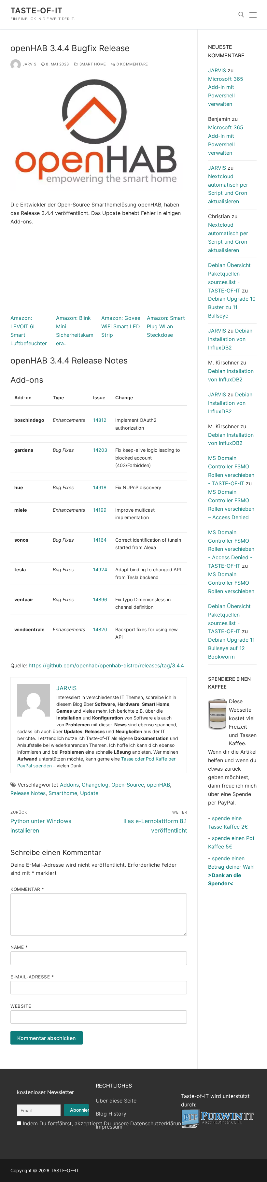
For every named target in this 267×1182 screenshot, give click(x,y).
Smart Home (92, 64)
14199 (99, 510)
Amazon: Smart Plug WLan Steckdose (166, 326)
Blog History (111, 1113)
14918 (99, 487)
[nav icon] (253, 14)
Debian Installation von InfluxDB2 (230, 339)
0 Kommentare (131, 64)
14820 (100, 629)
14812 (99, 420)
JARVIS (29, 64)
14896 (100, 599)
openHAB (158, 784)
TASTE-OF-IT (36, 10)
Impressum (109, 1126)
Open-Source (127, 784)
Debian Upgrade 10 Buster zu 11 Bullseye (232, 307)
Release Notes (28, 793)
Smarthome (63, 793)
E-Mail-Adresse (32, 976)
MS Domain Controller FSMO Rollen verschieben (231, 582)
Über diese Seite (116, 1100)
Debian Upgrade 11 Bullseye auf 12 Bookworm (231, 648)
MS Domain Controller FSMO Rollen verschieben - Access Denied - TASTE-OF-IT (231, 549)
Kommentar (27, 889)
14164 (99, 540)
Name (19, 947)
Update (89, 793)
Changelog (95, 784)
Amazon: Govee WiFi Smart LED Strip (120, 326)
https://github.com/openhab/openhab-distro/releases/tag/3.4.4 (106, 665)
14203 (100, 450)
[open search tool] (241, 15)
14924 (100, 569)
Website (20, 1006)
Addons (69, 784)
